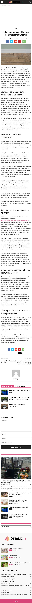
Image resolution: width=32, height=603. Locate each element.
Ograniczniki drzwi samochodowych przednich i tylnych (14, 594)
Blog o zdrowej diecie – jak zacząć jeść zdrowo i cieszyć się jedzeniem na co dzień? (24, 362)
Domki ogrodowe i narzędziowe (8, 579)
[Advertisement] (16, 17)
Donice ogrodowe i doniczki (7, 581)
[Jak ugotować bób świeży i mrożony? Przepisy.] (4, 564)
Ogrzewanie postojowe (6, 590)
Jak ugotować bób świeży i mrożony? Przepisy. (19, 562)
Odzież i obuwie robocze (7, 583)
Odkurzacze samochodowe (7, 576)
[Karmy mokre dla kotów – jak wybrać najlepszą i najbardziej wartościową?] (4, 494)
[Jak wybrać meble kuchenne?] (4, 550)
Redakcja (9, 38)
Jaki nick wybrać (13, 555)
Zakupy (2, 478)
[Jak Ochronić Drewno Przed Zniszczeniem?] (4, 406)
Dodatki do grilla (5, 592)
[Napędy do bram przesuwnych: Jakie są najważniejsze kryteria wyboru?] (4, 399)
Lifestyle (11, 557)
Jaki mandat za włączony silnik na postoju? (8, 361)
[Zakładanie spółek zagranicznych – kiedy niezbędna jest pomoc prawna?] (4, 516)
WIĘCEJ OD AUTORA (20, 386)
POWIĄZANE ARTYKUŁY (7, 386)
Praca (11, 517)
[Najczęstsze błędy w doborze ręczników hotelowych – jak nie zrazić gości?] (4, 502)
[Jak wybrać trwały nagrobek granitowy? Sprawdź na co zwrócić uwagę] (16, 468)
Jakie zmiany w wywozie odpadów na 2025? (18, 507)
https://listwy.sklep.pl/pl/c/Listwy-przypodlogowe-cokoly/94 (15, 220)
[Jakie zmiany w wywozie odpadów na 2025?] (4, 392)
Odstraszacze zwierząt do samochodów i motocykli (13, 574)
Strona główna (4, 5)
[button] (30, 2)
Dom (16, 28)
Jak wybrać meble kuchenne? (15, 548)
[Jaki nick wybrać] (4, 557)
